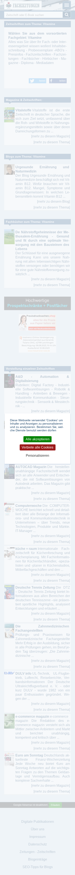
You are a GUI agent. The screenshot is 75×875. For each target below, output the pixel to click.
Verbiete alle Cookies (37, 447)
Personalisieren (37, 455)
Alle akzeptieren (38, 439)
